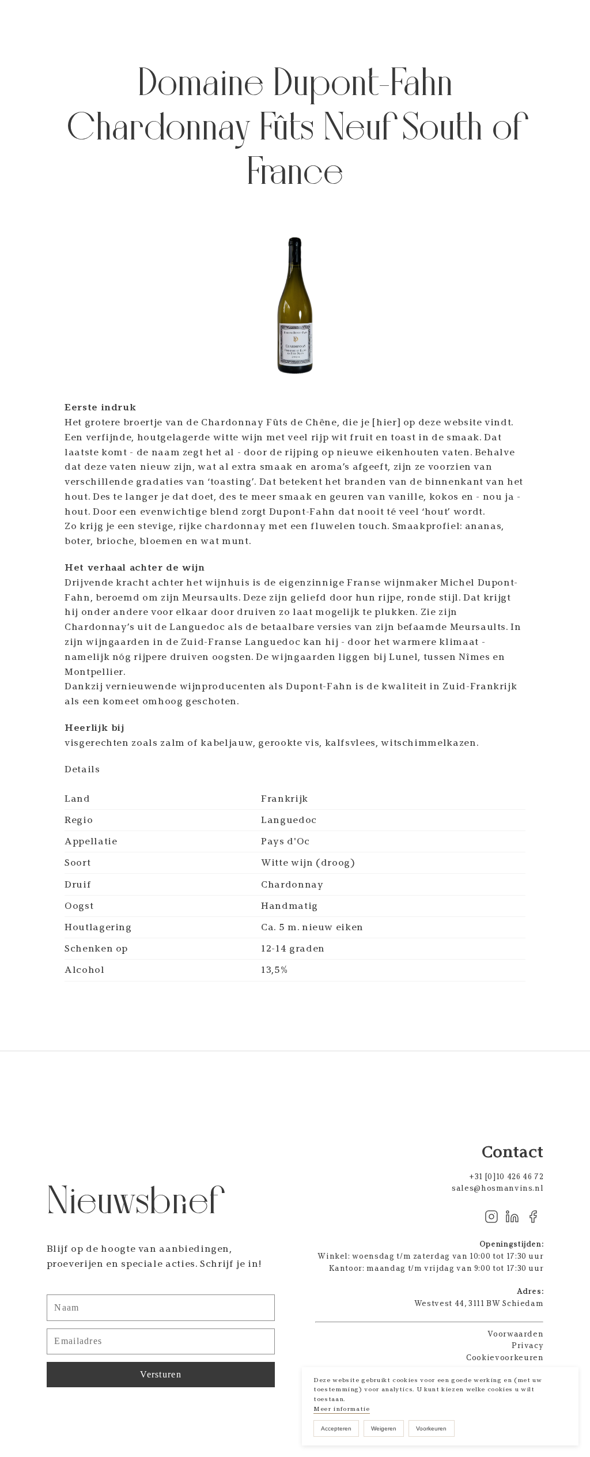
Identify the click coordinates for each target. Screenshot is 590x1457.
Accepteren (336, 1428)
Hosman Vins (76, 23)
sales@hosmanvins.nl (497, 1188)
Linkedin (512, 1216)
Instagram (491, 1216)
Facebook (533, 1216)
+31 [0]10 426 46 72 (506, 1176)
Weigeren (383, 1428)
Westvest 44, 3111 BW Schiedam (479, 1303)
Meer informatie (341, 1409)
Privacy (528, 1345)
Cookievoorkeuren (504, 1357)
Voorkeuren (431, 1428)
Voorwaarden (515, 1334)
